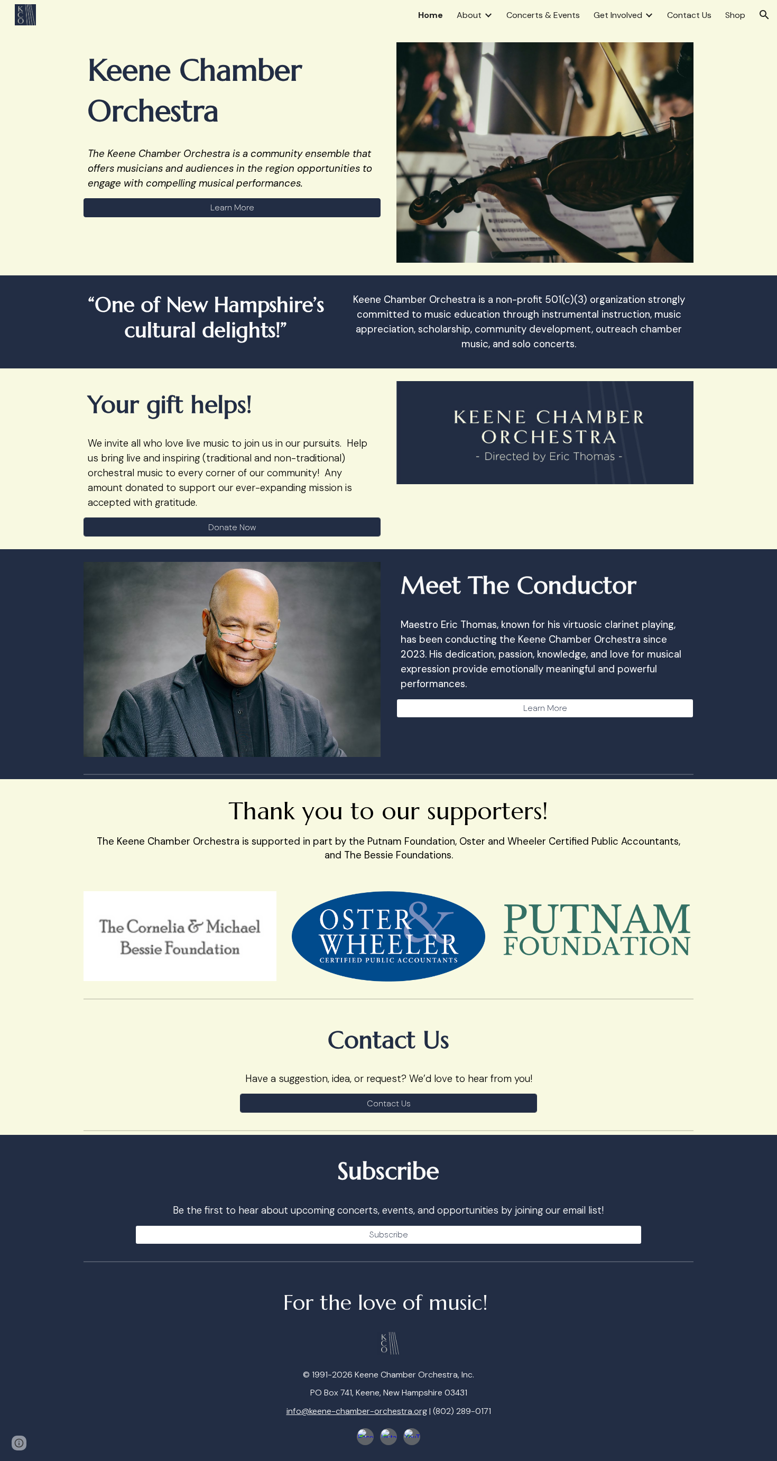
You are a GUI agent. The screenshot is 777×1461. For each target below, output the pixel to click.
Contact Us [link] (689, 15)
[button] (764, 14)
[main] (232, 90)
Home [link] (430, 15)
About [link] (469, 15)
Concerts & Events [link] (543, 15)
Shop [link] (735, 15)
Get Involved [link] (618, 15)
